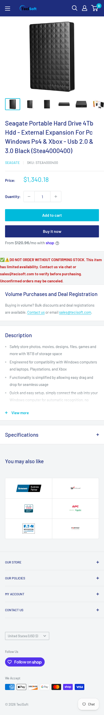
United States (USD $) (23, 636)
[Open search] (74, 8)
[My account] (84, 8)
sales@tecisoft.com (75, 312)
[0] (95, 8)
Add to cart (52, 215)
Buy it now (52, 231)
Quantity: (12, 196)
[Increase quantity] (55, 196)
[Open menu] (7, 9)
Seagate (12, 162)
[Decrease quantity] (29, 196)
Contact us (36, 312)
